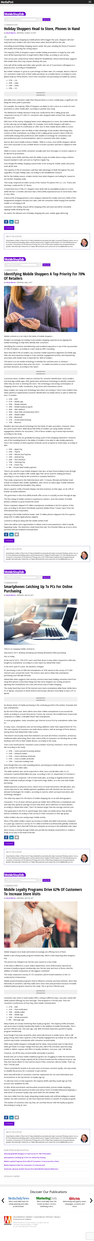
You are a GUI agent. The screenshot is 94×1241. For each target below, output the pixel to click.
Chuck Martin (11, 33)
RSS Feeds (49, 1217)
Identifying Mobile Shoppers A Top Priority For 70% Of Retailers (27, 1154)
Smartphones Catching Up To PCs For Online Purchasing (24, 1158)
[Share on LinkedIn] (11, 222)
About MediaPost (19, 1217)
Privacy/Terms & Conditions (22, 1219)
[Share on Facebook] (6, 222)
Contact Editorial (39, 1217)
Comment (9, 228)
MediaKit (29, 1217)
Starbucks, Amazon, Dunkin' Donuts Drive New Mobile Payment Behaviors (31, 1169)
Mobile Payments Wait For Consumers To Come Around (24, 1165)
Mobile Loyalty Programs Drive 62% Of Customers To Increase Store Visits (31, 1161)
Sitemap (56, 1217)
